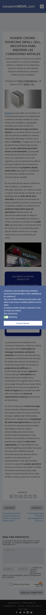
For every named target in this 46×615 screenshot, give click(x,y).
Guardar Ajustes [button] (23, 323)
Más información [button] (11, 313)
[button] (6, 317)
